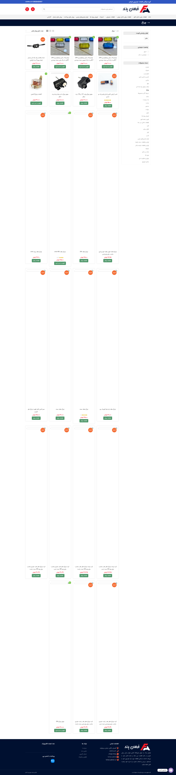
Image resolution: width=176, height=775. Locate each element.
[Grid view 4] (47, 31)
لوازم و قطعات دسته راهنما (142, 142)
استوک (147, 70)
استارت (147, 67)
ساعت (147, 103)
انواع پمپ (146, 74)
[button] (108, 66)
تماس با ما (84, 751)
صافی (146, 38)
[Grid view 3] (50, 31)
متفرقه (147, 149)
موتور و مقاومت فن (144, 158)
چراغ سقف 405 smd (60, 252)
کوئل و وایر (146, 129)
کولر (148, 132)
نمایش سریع (99, 39)
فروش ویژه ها (145, 116)
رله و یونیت (146, 100)
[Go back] (148, 23)
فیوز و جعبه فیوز (145, 119)
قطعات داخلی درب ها (143, 123)
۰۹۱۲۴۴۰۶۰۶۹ (29, 2)
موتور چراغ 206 (60, 722)
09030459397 (37, 2)
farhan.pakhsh (112, 757)
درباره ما (84, 748)
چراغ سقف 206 (84, 252)
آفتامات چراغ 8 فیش (36, 94)
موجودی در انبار (143, 55)
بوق (148, 83)
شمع (148, 113)
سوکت (147, 110)
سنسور (147, 106)
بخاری (147, 80)
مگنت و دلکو (145, 152)
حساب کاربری (83, 754)
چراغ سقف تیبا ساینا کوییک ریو (108, 409)
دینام (147, 97)
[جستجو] (44, 9)
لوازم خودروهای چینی (143, 139)
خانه (117, 31)
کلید (148, 126)
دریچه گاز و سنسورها (143, 93)
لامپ (147, 136)
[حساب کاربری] (33, 9)
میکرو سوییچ (145, 162)
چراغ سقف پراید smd (36, 252)
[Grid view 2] (53, 31)
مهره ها (147, 155)
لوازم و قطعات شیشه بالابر (142, 145)
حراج (145, 52)
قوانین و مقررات (83, 757)
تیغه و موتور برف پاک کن (142, 87)
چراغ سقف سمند (84, 409)
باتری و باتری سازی (144, 77)
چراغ (147, 90)
